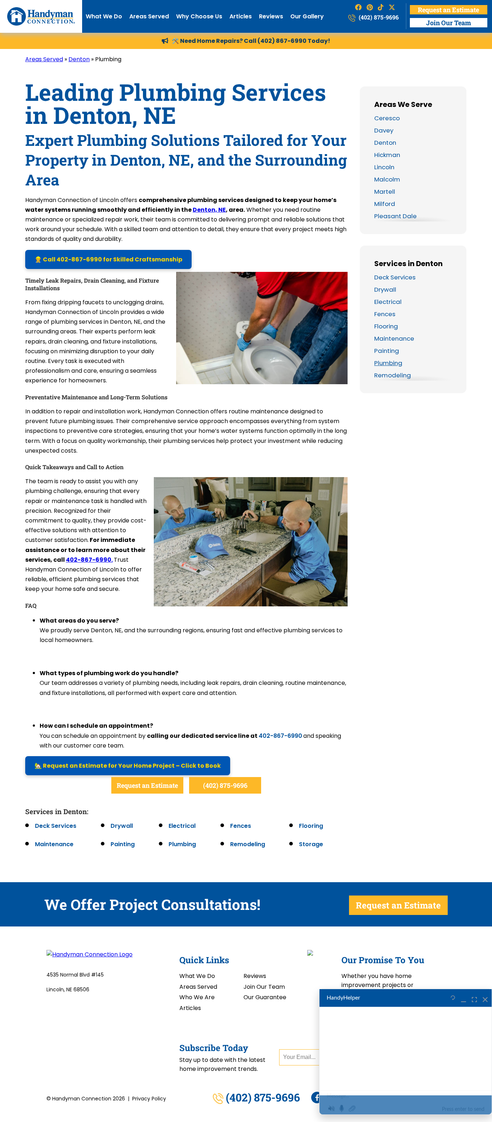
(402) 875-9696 (378, 17)
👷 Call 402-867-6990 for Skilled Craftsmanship (108, 259)
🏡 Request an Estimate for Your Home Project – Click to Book (128, 766)
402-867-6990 (280, 736)
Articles (240, 16)
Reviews (271, 16)
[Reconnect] (452, 998)
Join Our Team (448, 22)
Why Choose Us (199, 16)
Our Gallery (307, 16)
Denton (79, 59)
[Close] (485, 998)
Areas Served (149, 16)
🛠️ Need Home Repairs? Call (215, 41)
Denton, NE (209, 210)
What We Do (104, 16)
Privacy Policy (149, 1098)
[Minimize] (463, 998)
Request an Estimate (448, 9)
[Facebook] (317, 1097)
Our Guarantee (264, 997)
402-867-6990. (89, 560)
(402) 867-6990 (282, 41)
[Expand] (474, 998)
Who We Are (197, 997)
